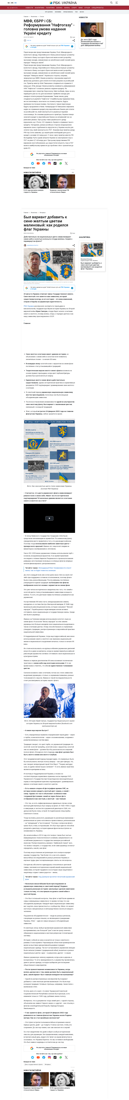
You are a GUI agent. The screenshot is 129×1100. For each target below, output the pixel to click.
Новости (29, 8)
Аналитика (39, 8)
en (12, 3)
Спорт (74, 8)
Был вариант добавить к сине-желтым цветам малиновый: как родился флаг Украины (91, 266)
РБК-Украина (29, 306)
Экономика (58, 11)
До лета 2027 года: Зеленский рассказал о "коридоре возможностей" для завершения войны (92, 42)
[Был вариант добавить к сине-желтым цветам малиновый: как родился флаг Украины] (92, 249)
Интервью (43, 212)
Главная (26, 16)
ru (16, 3)
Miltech (82, 11)
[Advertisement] (49, 338)
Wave (81, 8)
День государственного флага (34, 1064)
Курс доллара (49, 11)
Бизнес (59, 8)
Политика (50, 8)
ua (9, 3)
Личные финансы (68, 11)
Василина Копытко (86, 259)
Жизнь (67, 8)
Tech (76, 11)
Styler (87, 8)
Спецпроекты (97, 8)
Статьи (42, 16)
